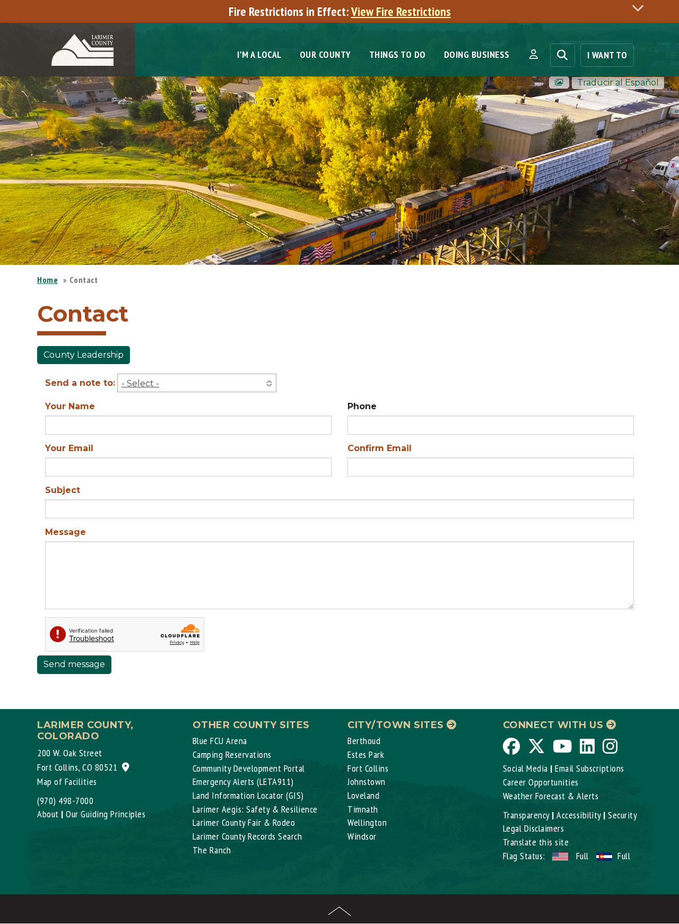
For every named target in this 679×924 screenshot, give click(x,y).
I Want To (607, 55)
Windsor (362, 836)
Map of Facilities (67, 781)
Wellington (367, 822)
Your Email (69, 448)
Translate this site (536, 842)
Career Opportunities (541, 782)
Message (65, 532)
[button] (533, 55)
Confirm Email (379, 448)
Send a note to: (80, 383)
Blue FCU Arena (220, 741)
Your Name (70, 406)
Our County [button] (325, 54)
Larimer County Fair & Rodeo (244, 822)
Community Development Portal (249, 768)
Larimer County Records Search (247, 836)
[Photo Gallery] (559, 82)
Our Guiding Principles (105, 814)
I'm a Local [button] (259, 54)
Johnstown (366, 781)
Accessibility (578, 815)
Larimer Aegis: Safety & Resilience (255, 809)
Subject (62, 490)
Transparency (526, 815)
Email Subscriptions (589, 768)
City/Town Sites (397, 725)
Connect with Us (554, 725)
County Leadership (83, 355)
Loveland (363, 795)
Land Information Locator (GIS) (248, 795)
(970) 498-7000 (65, 801)
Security (622, 815)
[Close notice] (641, 7)
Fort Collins (367, 768)
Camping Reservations (232, 754)
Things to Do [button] (397, 54)
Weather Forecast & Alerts (551, 796)
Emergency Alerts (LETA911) (243, 781)
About (48, 814)
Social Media (525, 768)
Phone (362, 406)
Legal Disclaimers (533, 828)
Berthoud (363, 741)
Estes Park (365, 754)
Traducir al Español (618, 82)
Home (47, 279)
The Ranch (212, 850)
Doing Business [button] (477, 54)
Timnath (362, 809)
